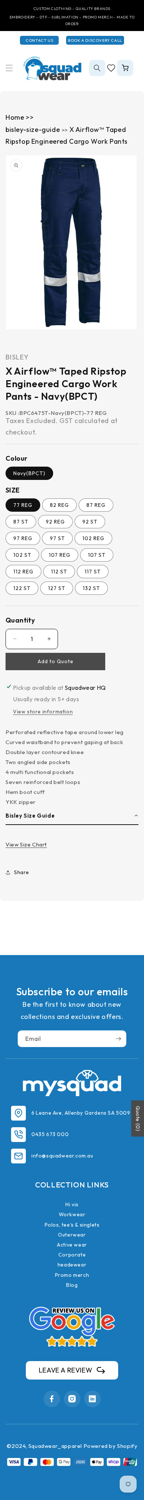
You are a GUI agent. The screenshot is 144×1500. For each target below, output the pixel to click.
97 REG (22, 538)
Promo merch (72, 1275)
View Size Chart (26, 844)
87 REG (96, 505)
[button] (9, 68)
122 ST (22, 588)
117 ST (93, 571)
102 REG (93, 538)
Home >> (20, 117)
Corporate (72, 1254)
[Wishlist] (111, 68)
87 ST (20, 521)
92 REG (55, 521)
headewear (72, 1264)
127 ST (56, 588)
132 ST (91, 588)
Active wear (72, 1244)
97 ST (57, 538)
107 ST (97, 555)
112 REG (23, 571)
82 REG (59, 505)
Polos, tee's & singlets (72, 1224)
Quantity (20, 620)
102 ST (22, 555)
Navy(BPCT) (29, 473)
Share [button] (21, 872)
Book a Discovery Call (95, 40)
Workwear (72, 1214)
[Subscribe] (118, 1038)
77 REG (22, 505)
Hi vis (72, 1204)
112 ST (59, 571)
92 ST (89, 521)
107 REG (60, 555)
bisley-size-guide (34, 129)
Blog (72, 1285)
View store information (43, 711)
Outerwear (72, 1234)
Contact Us (39, 40)
